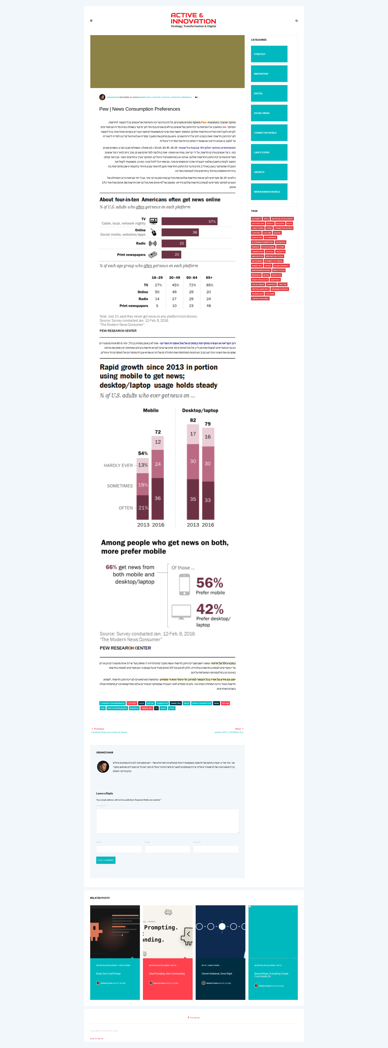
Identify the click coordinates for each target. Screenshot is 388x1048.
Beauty (270, 223)
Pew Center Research (117, 708)
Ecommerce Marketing (262, 242)
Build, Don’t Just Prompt (108, 973)
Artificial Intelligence (282, 219)
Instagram (257, 261)
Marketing (144, 97)
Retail (266, 275)
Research (187, 97)
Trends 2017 (147, 708)
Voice (171, 708)
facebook (195, 1018)
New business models (267, 192)
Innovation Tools (274, 256)
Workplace (257, 294)
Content (156, 97)
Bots (289, 223)
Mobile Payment (281, 266)
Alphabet (256, 219)
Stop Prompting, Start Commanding (167, 973)
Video (163, 708)
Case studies (261, 152)
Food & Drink (268, 247)
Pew (203, 122)
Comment (101, 806)
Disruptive (257, 237)
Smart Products (260, 280)
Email (147, 842)
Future (280, 247)
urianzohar (113, 97)
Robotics (276, 275)
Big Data (280, 223)
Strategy (176, 97)
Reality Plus (278, 270)
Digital (166, 97)
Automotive (258, 223)
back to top (95, 1038)
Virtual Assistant (260, 289)
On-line (225, 703)
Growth (259, 172)
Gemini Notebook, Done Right (217, 973)
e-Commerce (270, 237)
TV (156, 708)
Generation (162, 703)
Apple (266, 219)
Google (269, 252)
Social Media (261, 113)
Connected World (265, 132)
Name (99, 842)
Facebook (280, 242)
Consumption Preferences (112, 703)
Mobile (268, 266)
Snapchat (275, 280)
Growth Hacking (260, 298)
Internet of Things (274, 261)
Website (197, 842)
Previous (109, 730)
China (269, 228)
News (216, 703)
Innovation (261, 73)
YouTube (270, 294)
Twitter (282, 284)
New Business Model (261, 270)
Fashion (255, 247)
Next (229, 730)
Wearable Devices (280, 289)
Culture (267, 233)
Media (186, 703)
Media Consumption (201, 703)
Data (141, 703)
